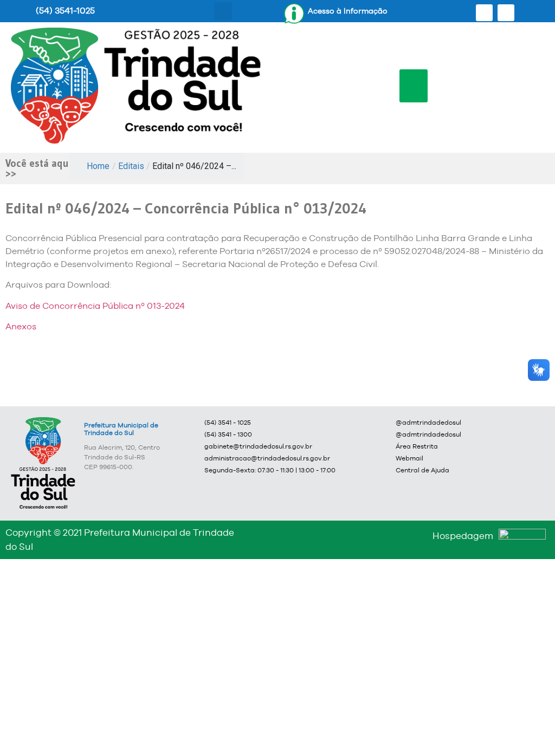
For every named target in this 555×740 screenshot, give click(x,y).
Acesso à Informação (348, 11)
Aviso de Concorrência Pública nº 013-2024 (95, 306)
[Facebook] (484, 12)
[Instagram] (506, 12)
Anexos (20, 326)
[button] (223, 11)
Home (98, 166)
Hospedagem (463, 535)
